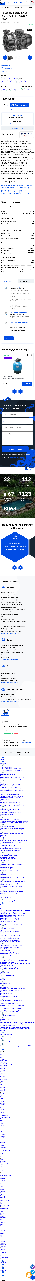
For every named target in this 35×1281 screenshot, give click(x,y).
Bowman (2, 1090)
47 (25, 81)
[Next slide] (30, 57)
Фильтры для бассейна (6, 776)
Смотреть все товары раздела (10, 633)
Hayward (2, 1145)
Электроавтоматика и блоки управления (11, 891)
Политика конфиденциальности (16, 754)
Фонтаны (2, 979)
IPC (1, 1156)
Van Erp (2, 1233)
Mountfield (3, 1182)
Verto (29, 754)
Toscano (2, 1230)
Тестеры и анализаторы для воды (9, 940)
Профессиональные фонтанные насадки (11, 1000)
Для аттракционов (6, 189)
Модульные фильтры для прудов (9, 921)
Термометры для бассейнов (8, 845)
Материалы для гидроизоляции (9, 870)
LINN (1, 1171)
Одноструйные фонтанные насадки (10, 1010)
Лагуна (2, 1254)
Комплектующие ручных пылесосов (10, 844)
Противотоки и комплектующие (9, 855)
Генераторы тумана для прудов (9, 967)
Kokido (2, 1164)
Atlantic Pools (4, 1079)
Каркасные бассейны (6, 1034)
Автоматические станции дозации (10, 797)
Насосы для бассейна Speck (9, 192)
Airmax (2, 1057)
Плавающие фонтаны (6, 992)
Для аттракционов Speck (16, 193)
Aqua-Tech (3, 1067)
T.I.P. (1, 1229)
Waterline (2, 1241)
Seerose (2, 1213)
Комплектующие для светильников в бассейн (13, 830)
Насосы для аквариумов (7, 975)
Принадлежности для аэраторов (9, 931)
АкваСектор (3, 1249)
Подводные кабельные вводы (8, 1025)
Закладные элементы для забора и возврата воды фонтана (17, 1022)
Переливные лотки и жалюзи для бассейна (12, 883)
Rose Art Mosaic (4, 1205)
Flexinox (2, 1136)
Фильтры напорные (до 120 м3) (9, 916)
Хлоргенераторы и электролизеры (10, 802)
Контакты (26, 752)
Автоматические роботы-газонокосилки (12, 848)
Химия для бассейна (6, 835)
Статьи (3, 754)
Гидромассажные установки (8, 859)
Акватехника (3, 1251)
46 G (13, 89)
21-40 (3, 78)
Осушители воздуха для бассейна (10, 901)
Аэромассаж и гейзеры (6, 860)
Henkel (2, 1149)
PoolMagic (3, 1197)
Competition (3, 1103)
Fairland (2, 1130)
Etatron (2, 1125)
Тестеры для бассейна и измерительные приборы (14, 837)
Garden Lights (4, 1142)
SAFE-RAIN (3, 1210)
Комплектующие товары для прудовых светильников (15, 963)
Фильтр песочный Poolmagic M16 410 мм (15, 378)
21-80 (3, 81)
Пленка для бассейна (6, 866)
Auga (1, 1081)
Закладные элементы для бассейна (10, 819)
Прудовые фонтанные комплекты (9, 968)
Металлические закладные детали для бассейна (14, 821)
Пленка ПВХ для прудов (6, 949)
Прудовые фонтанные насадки (9, 1011)
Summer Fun (3, 1224)
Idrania (2, 1153)
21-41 (9, 78)
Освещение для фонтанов (7, 1015)
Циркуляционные (24, 187)
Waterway (3, 1246)
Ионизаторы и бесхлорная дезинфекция (11, 804)
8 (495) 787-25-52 (11, 743)
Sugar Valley (3, 1222)
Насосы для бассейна (6, 767)
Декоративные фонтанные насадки (10, 1003)
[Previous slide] (5, 57)
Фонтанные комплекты (6, 993)
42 (14, 81)
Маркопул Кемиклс (5, 1257)
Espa (1, 1123)
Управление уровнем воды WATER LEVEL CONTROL (14, 1027)
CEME (1, 1098)
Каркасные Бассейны (6, 1038)
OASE (1, 1186)
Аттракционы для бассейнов (8, 854)
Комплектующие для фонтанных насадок (12, 1005)
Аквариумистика (4, 972)
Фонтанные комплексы (6, 987)
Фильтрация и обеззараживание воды (11, 909)
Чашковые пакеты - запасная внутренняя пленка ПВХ (15, 1046)
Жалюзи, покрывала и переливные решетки (12, 881)
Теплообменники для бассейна (9, 786)
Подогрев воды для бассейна (8, 783)
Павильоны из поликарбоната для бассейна (12, 877)
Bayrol (1, 1086)
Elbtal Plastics (4, 1116)
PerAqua (2, 1191)
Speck (2, 1221)
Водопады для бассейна (7, 857)
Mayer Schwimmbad (5, 1175)
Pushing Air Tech (4, 1200)
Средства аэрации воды (7, 928)
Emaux (2, 1119)
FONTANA (2, 1138)
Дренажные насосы (5, 923)
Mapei (1, 1174)
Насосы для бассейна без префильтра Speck (14, 190)
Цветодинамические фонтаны (8, 996)
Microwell (2, 1180)
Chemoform (3, 1100)
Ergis (1, 1122)
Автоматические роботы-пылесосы (10, 842)
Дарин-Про (3, 1252)
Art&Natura (3, 1076)
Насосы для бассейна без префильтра (19, 7)
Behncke (2, 1087)
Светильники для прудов (7, 962)
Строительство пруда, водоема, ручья (11, 945)
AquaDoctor (3, 1070)
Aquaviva (2, 1075)
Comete (2, 1101)
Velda (1, 1235)
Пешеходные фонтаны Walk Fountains (11, 990)
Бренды (19, 752)
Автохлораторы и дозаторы (8, 801)
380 (28, 89)
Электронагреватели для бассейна (10, 784)
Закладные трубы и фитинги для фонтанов (12, 1021)
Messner (2, 1178)
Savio (1, 1211)
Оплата (12, 752)
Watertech (3, 1244)
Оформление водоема (6, 959)
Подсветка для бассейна (7, 826)
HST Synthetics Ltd (5, 1150)
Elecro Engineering (5, 1117)
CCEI (1, 1095)
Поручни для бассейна (6, 814)
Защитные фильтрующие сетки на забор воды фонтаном (16, 1024)
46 (21, 81)
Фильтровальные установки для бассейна (12, 777)
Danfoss (2, 1108)
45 (18, 81)
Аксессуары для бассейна (7, 847)
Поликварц (3, 1259)
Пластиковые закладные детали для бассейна (13, 823)
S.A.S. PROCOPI (4, 1208)
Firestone (2, 1133)
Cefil (1, 1097)
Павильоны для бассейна (7, 874)
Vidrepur (2, 1237)
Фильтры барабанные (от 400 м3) (9, 920)
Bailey (1, 1084)
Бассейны (3, 763)
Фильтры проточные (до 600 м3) (9, 918)
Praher (2, 1199)
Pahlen (2, 1189)
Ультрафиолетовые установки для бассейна (12, 796)
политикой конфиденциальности (19, 457)
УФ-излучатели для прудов (7, 912)
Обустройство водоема (7, 965)
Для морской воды (21, 189)
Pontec (2, 1194)
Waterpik (2, 1243)
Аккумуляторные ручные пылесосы (10, 850)
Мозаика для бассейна (6, 867)
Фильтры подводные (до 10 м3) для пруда (12, 915)
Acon (1, 1056)
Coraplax (2, 1105)
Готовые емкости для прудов (8, 952)
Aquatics (2, 1073)
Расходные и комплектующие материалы (12, 805)
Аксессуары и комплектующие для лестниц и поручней (15, 816)
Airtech (2, 1059)
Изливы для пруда (5, 950)
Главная (2, 759)
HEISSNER (3, 1147)
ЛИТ (1, 1255)
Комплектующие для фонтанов (9, 1019)
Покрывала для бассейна (7, 1042)
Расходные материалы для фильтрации (11, 924)
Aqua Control (3, 1061)
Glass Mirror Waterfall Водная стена (10, 1002)
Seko (1, 1215)
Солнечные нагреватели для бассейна (11, 789)
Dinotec (2, 1112)
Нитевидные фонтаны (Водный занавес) (11, 1008)
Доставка (4, 752)
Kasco (1, 1160)
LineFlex (2, 1169)
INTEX (1, 1155)
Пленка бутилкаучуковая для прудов (10, 947)
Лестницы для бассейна (7, 811)
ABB (1, 1054)
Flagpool (2, 1134)
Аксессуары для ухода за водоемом (10, 942)
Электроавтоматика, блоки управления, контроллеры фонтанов (15, 1029)
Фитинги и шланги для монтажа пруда (10, 953)
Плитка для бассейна (6, 869)
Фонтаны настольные (6, 995)
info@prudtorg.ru (26, 742)
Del (1, 1111)
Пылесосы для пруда (6, 937)
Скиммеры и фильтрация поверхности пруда (13, 913)
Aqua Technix (3, 1065)
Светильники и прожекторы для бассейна (12, 828)
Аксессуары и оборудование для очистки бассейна (14, 840)
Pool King (2, 1196)
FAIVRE (2, 1131)
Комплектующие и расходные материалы (12, 779)
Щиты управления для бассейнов (9, 893)
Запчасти (2, 888)
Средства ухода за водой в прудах (10, 935)
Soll (1, 1219)
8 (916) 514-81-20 (11, 745)
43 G (3, 89)
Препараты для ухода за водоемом (10, 938)
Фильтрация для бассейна (7, 774)
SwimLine (2, 1226)
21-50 (15, 78)
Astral (1, 1078)
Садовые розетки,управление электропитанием (14, 960)
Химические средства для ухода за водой (12, 833)
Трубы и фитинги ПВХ (6, 897)
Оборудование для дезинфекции (9, 794)
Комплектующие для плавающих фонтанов (12, 988)
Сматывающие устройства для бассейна (11, 886)
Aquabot (2, 1068)
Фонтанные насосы (5, 983)
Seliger (2, 1216)
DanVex (2, 1109)
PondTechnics (4, 1193)
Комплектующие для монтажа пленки (11, 955)
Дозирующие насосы (6, 799)
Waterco (2, 1240)
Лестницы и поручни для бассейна (10, 809)
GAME (1, 1141)
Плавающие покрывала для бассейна (10, 884)
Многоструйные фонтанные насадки (10, 1007)
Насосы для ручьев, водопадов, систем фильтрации (15, 910)
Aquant (2, 1072)
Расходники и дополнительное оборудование (13, 790)
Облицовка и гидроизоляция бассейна (11, 864)
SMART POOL (3, 1218)
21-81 (9, 81)
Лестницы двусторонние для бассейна (11, 812)
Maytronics (3, 1177)
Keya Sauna (3, 1161)
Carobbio (2, 1094)
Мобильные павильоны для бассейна (10, 876)
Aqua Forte (3, 1062)
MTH (1, 1183)
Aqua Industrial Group (6, 1064)
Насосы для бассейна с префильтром (11, 768)
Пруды (2, 905)
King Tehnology (4, 1163)
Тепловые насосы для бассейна (9, 787)
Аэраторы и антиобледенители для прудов (12, 930)
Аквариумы (3, 974)
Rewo (1, 1204)
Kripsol (2, 1166)
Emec (1, 1120)
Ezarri (1, 1127)
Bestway (2, 1089)
